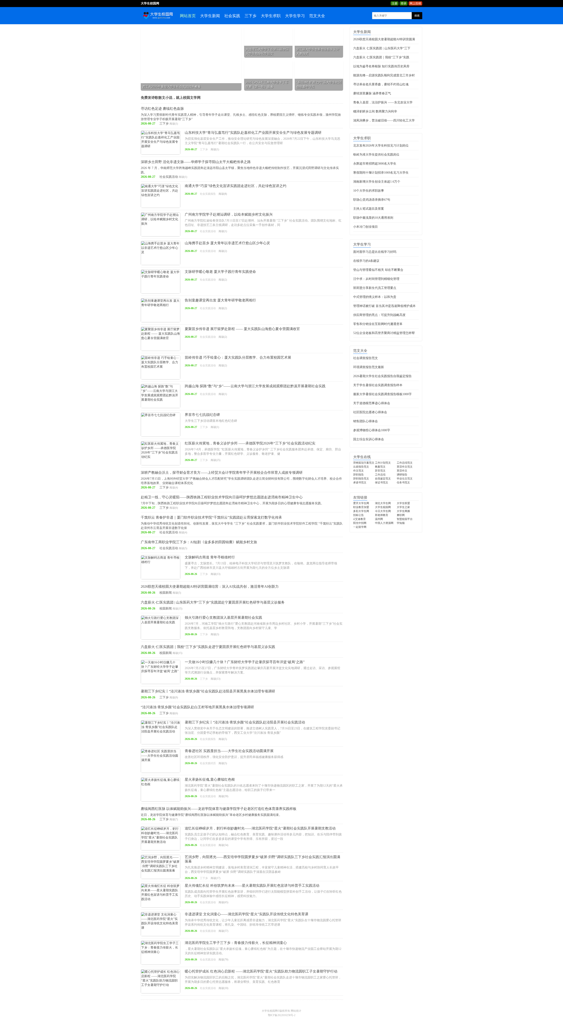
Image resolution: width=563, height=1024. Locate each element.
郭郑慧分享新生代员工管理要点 (374, 288)
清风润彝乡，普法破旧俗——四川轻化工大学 (384, 120)
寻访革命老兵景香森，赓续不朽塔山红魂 (381, 84)
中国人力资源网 (384, 523)
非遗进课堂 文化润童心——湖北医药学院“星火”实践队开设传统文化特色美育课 (246, 914)
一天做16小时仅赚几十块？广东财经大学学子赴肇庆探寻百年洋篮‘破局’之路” (245, 662)
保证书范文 (381, 482)
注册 (394, 3)
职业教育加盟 (361, 507)
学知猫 (401, 523)
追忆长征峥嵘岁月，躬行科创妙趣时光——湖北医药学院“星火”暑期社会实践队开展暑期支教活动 (260, 828)
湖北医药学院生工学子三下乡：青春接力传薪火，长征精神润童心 (236, 943)
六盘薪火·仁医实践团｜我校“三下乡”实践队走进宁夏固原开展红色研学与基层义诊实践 (208, 647)
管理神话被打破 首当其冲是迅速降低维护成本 (384, 306)
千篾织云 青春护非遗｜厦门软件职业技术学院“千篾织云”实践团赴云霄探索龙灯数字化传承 (211, 517)
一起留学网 (359, 527)
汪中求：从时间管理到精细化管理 (376, 279)
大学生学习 (295, 16)
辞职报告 (358, 474)
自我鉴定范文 (383, 478)
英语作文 (402, 470)
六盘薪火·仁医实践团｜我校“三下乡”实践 (381, 57)
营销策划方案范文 (363, 462)
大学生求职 (271, 16)
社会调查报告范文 (365, 358)
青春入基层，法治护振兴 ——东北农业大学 (383, 102)
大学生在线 (362, 457)
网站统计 (296, 1010)
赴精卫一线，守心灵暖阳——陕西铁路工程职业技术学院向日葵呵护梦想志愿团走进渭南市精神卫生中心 (222, 497)
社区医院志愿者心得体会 (370, 412)
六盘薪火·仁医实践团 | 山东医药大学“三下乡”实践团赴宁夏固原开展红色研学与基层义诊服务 (213, 602)
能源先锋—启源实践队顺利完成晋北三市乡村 (384, 75)
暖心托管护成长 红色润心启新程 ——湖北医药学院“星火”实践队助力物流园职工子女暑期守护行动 (261, 971)
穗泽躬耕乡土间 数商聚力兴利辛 (375, 111)
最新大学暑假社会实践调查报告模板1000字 (382, 394)
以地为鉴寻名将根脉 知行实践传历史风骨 (381, 66)
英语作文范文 (405, 466)
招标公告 (358, 515)
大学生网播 (403, 511)
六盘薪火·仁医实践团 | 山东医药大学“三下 (381, 48)
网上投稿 (415, 3)
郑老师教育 (381, 515)
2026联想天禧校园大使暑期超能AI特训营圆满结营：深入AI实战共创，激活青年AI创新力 (210, 586)
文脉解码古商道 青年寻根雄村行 (210, 557)
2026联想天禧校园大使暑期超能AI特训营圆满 (384, 39)
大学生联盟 (403, 503)
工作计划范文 (383, 462)
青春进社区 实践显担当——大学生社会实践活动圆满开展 (229, 751)
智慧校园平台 (405, 519)
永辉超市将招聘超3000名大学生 (374, 163)
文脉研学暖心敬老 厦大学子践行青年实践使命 (220, 271)
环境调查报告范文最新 (368, 367)
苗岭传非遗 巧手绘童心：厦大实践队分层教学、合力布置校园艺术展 (238, 357)
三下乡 (250, 16)
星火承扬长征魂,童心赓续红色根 (210, 779)
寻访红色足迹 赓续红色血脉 (162, 108)
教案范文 (380, 466)
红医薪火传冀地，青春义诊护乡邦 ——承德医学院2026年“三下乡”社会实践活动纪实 (250, 443)
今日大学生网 (383, 511)
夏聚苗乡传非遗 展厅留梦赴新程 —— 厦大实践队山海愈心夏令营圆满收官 (242, 329)
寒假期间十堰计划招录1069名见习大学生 (381, 172)
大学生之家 (403, 507)
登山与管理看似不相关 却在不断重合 (378, 270)
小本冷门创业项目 (365, 226)
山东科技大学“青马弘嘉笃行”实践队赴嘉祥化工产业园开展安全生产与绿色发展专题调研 (253, 132)
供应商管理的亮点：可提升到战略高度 (379, 315)
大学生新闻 (210, 16)
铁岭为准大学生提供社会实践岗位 (376, 154)
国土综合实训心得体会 (368, 439)
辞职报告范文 (361, 478)
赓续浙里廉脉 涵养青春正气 (372, 93)
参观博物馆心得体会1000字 (371, 430)
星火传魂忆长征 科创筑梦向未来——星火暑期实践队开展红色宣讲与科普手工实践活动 (252, 885)
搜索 (417, 15)
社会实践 (232, 16)
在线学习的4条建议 (366, 260)
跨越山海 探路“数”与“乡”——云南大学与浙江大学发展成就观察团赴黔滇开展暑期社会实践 (255, 386)
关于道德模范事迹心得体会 (371, 403)
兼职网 (401, 515)
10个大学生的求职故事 (368, 190)
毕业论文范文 (405, 478)
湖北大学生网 (383, 503)
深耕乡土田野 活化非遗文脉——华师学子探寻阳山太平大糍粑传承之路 (196, 162)
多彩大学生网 (361, 511)
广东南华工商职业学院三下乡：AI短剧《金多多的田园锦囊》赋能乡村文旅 (199, 542)
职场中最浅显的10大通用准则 (373, 217)
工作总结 (380, 474)
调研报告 (402, 474)
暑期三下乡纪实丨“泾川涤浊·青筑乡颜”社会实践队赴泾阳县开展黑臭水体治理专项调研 (208, 691)
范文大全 (317, 16)
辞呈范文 (380, 470)
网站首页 (188, 16)
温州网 (379, 519)
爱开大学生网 (361, 503)
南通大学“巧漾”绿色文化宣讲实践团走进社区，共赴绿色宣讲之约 (235, 186)
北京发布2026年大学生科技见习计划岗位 (381, 145)
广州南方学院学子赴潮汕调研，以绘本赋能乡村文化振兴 (229, 214)
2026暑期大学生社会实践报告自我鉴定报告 (382, 376)
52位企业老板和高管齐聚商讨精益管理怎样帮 (384, 333)
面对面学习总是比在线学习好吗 (374, 251)
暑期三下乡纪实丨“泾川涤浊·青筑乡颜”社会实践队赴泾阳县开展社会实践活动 (245, 722)
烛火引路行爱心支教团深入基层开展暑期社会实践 (223, 617)
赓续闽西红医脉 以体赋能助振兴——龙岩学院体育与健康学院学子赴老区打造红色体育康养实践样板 (218, 809)
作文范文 (358, 470)
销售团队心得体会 (365, 421)
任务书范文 (403, 482)
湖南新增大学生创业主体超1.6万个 (376, 181)
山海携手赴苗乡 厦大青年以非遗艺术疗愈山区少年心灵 (227, 243)
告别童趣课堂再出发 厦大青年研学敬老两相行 (220, 300)
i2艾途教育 (359, 519)
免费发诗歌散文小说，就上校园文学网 (171, 97)
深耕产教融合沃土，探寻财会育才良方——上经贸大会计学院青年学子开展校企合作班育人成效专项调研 (222, 472)
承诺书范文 (359, 482)
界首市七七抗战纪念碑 (202, 415)
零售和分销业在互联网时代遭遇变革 (377, 324)
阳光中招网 (359, 523)
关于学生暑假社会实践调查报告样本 (377, 385)
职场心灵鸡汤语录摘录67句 (371, 199)
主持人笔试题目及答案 (368, 208)
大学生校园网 (383, 507)
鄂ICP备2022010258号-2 (281, 1015)
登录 (403, 3)
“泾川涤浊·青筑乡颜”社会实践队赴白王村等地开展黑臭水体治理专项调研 (197, 707)
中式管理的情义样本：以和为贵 (374, 297)
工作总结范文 (405, 462)
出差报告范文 (361, 466)
